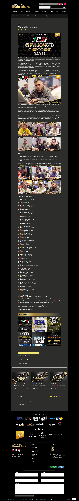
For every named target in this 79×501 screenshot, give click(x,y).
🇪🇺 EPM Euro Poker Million (25, 15)
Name (16, 472)
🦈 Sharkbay (45, 15)
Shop (33, 461)
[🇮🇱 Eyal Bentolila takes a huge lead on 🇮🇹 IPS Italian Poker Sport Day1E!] (39, 377)
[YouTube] (59, 4)
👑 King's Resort (31, 355)
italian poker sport (35, 352)
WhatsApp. (53, 456)
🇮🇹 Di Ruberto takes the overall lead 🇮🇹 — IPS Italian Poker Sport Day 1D (58, 384)
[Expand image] (25, 129)
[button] (65, 15)
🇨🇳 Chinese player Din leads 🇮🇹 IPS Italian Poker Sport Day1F (20, 384)
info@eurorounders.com (58, 457)
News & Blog (35, 450)
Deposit (33, 458)
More (51, 15)
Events (33, 448)
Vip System (34, 460)
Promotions (34, 453)
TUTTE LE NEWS (15, 15)
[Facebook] (62, 4)
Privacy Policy (49, 499)
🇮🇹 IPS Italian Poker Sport (36, 15)
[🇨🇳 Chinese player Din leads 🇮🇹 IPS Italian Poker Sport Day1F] (20, 377)
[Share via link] (27, 359)
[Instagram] (65, 4)
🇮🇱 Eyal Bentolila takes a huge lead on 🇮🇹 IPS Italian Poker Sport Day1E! (39, 384)
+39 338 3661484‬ (56, 454)
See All (65, 369)
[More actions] (60, 24)
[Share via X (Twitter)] (21, 359)
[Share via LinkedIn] (24, 359)
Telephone (43, 477)
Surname (43, 472)
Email (16, 477)
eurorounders (21, 352)
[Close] (77, 499)
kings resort (28, 352)
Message (17, 483)
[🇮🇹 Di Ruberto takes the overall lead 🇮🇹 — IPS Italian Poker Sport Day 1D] (58, 377)
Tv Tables (33, 455)
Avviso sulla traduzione (17, 452)
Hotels (33, 457)
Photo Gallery (35, 451)
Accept (74, 499)
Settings (68, 499)
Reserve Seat (34, 454)
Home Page (34, 447)
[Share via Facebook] (18, 359)
